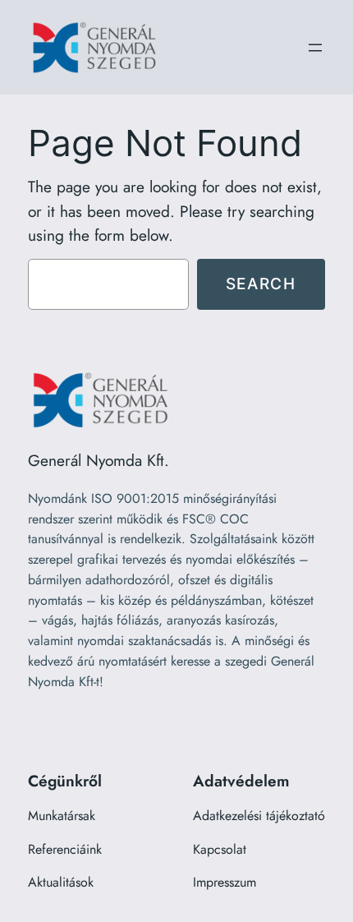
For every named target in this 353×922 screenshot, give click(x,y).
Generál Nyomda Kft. (98, 460)
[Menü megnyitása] (315, 48)
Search (261, 283)
